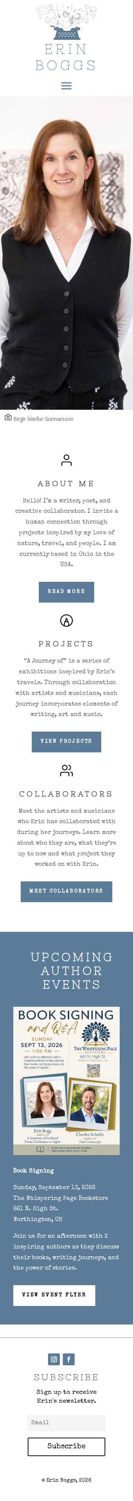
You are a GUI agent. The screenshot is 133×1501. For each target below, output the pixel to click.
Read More (66, 591)
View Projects (66, 741)
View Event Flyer (54, 1295)
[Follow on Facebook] (69, 1359)
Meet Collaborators (66, 891)
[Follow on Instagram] (54, 1359)
